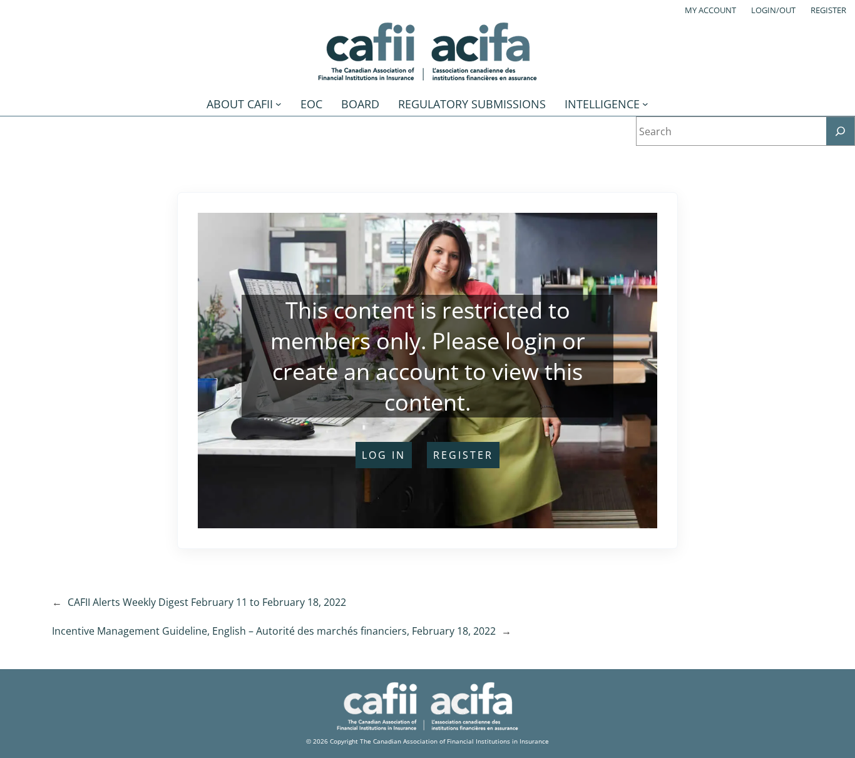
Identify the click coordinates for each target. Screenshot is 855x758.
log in (384, 455)
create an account (365, 371)
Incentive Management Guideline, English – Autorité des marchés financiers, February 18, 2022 (274, 631)
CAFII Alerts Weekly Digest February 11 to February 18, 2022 (207, 602)
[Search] (840, 131)
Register (828, 10)
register (463, 455)
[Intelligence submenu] (645, 104)
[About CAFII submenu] (278, 104)
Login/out (773, 10)
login (530, 340)
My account (710, 10)
